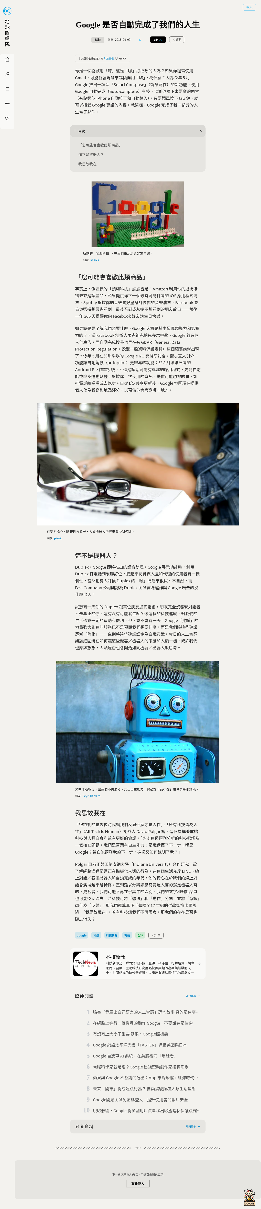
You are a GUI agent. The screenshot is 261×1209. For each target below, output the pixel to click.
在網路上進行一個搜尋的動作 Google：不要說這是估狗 (143, 1023)
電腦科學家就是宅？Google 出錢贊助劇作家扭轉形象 (141, 1067)
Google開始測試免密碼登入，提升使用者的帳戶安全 (140, 1099)
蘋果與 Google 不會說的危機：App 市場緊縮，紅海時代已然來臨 (145, 1078)
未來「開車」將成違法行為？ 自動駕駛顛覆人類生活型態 (144, 1088)
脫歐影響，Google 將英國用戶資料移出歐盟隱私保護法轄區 (145, 1111)
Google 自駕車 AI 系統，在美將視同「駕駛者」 (135, 1056)
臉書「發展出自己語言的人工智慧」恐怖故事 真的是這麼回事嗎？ (146, 1012)
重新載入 (137, 1183)
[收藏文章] (140, 40)
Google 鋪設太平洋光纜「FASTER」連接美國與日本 (140, 1045)
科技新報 (109, 58)
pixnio (58, 538)
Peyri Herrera (91, 796)
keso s (94, 260)
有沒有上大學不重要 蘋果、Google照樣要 (130, 1034)
